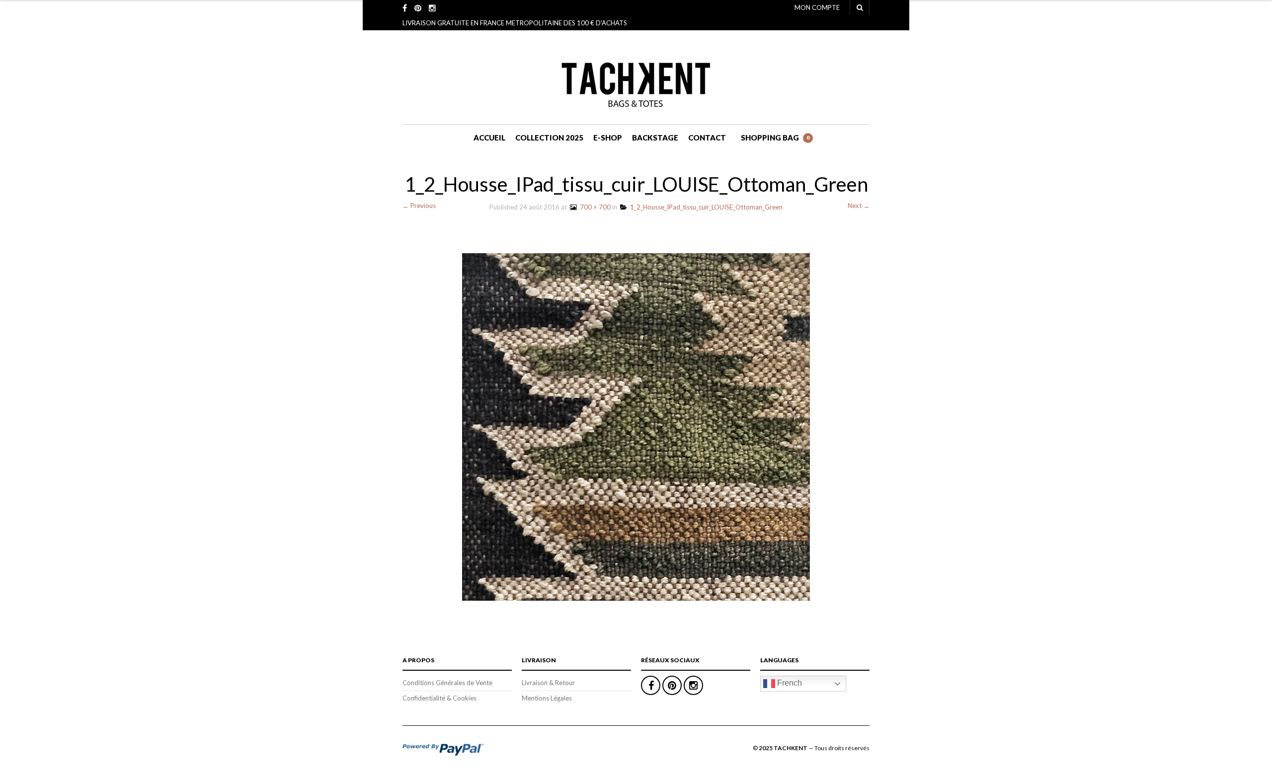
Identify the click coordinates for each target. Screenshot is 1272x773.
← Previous (419, 206)
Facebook (650, 685)
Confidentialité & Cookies (439, 698)
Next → (859, 206)
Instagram (693, 685)
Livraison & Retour (548, 683)
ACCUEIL (489, 137)
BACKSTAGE (655, 137)
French (788, 683)
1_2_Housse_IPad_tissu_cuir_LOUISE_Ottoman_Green (705, 207)
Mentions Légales (547, 698)
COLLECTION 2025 (549, 137)
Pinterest (672, 685)
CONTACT (707, 137)
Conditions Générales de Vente (447, 683)
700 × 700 (594, 207)
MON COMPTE (817, 7)
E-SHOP (607, 137)
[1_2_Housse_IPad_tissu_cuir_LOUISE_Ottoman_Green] (636, 426)
